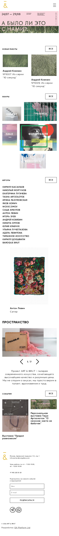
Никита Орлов (11, 223)
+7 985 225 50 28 (16, 472)
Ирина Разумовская (15, 200)
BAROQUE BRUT (11, 242)
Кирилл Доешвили (14, 239)
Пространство (15, 322)
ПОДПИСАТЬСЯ (27, 500)
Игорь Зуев (9, 216)
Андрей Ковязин (12, 219)
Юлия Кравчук (11, 226)
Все (51, 49)
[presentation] (21, 361)
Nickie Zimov (10, 206)
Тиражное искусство (16, 236)
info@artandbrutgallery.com (20, 458)
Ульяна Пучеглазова (15, 229)
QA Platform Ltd (22, 527)
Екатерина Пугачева (15, 193)
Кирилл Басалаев (13, 187)
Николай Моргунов (14, 190)
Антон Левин (10, 213)
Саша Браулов (11, 210)
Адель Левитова (12, 233)
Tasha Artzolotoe (13, 197)
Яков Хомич (10, 203)
